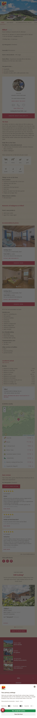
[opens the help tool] (3, 710)
